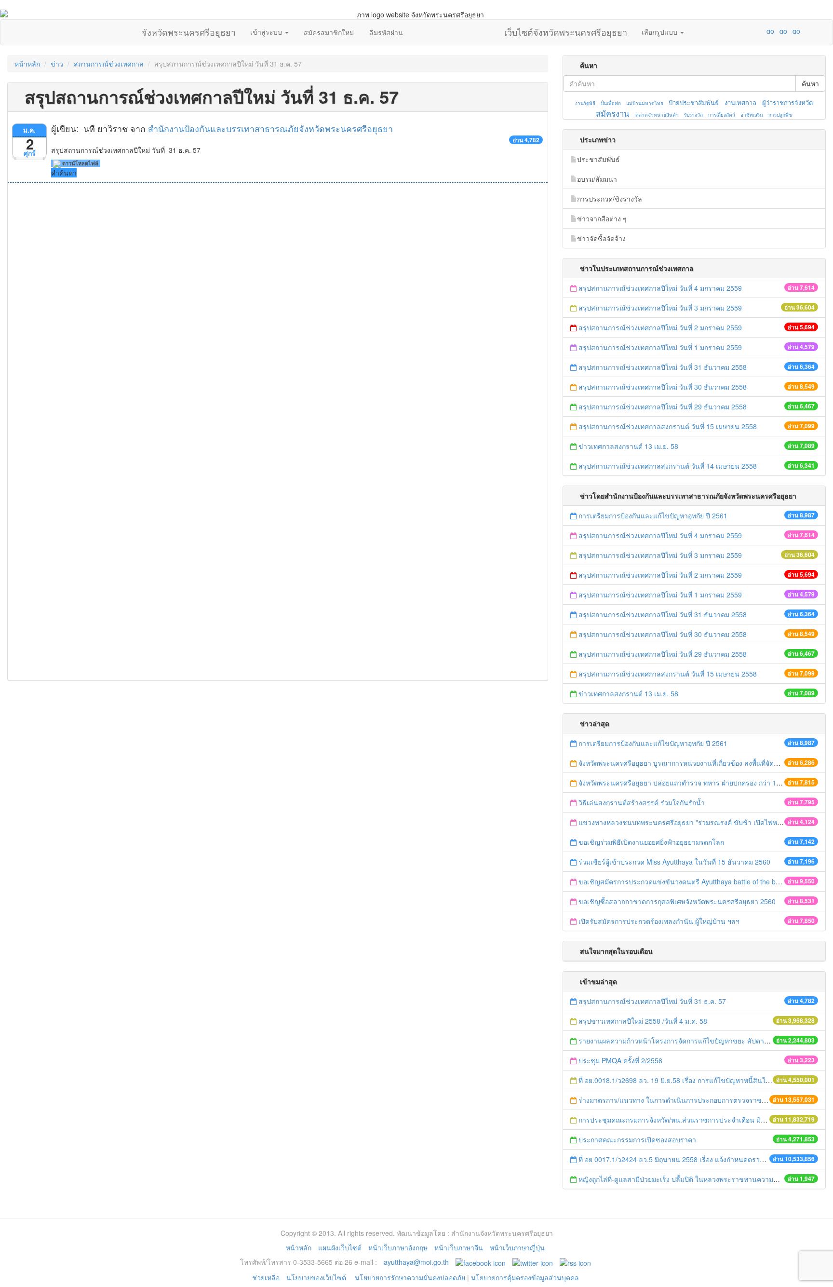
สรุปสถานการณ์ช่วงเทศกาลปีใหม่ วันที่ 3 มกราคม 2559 (661, 307)
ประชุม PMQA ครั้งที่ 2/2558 (620, 1060)
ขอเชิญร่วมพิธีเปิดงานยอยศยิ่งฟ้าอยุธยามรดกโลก (651, 842)
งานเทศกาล (740, 102)
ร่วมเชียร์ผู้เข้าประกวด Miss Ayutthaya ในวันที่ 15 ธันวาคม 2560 (674, 862)
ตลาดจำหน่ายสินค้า (657, 114)
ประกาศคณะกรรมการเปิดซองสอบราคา (637, 1139)
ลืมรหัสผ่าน (386, 32)
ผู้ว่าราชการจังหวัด (787, 102)
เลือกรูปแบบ (660, 32)
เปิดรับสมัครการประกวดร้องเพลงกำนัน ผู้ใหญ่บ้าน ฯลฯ (658, 921)
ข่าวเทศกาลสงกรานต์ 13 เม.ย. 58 (628, 446)
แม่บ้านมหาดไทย (644, 103)
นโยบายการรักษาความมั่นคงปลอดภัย (410, 1277)
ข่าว (57, 63)
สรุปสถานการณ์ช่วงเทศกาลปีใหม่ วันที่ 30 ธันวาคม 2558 (662, 387)
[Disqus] (278, 313)
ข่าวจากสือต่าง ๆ (602, 218)
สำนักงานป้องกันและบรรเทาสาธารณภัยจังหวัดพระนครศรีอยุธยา (270, 128)
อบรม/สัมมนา (597, 179)
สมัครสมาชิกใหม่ (329, 32)
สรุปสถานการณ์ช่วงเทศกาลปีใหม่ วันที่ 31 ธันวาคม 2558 (662, 367)
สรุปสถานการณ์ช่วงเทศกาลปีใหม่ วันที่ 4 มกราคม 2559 (660, 288)
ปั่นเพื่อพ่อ (611, 103)
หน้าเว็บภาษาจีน (458, 1247)
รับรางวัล (693, 114)
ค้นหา (810, 83)
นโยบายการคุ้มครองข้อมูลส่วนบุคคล (525, 1277)
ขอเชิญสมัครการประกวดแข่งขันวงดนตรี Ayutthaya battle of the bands (684, 881)
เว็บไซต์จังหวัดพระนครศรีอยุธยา (565, 30)
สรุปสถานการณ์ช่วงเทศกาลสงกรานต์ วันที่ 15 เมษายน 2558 (667, 426)
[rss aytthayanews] (575, 1262)
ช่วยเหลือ (266, 1277)
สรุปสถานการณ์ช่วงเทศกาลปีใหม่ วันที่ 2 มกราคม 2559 (660, 327)
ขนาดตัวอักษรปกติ (751, 31)
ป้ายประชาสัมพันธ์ (694, 102)
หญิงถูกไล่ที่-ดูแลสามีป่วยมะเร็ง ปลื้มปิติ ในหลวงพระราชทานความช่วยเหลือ (689, 1179)
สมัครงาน (612, 113)
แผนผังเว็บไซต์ (340, 1247)
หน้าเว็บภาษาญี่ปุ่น (517, 1247)
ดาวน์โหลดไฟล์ (79, 163)
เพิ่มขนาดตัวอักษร (761, 31)
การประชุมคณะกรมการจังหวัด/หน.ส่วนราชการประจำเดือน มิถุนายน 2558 (688, 1119)
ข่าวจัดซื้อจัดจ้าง (601, 238)
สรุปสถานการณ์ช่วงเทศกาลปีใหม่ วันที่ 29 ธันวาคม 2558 (662, 406)
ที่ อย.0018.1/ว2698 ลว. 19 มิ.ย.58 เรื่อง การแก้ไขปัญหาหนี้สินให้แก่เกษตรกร (691, 1080)
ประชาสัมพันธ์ (598, 159)
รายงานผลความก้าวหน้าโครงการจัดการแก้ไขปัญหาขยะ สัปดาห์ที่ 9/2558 (687, 1040)
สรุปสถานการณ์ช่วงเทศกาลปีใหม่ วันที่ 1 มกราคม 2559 (660, 347)
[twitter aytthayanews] (532, 1262)
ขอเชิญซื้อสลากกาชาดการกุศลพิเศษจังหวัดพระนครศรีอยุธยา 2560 (677, 901)
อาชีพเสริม (751, 114)
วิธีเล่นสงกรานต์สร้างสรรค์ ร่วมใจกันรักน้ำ (642, 802)
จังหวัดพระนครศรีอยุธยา (189, 30)
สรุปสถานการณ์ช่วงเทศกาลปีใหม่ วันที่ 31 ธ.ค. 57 (652, 1001)
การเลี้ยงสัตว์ (721, 114)
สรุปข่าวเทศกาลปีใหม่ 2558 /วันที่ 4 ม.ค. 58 (642, 1021)
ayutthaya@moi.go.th (416, 1262)
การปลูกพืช (780, 114)
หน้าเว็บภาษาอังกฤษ (398, 1247)
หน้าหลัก (27, 63)
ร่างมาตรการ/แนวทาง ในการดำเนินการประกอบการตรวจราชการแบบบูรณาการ (697, 1100)
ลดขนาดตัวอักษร (742, 31)
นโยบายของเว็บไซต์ (317, 1277)
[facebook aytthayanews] (481, 1262)
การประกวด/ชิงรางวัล (609, 198)
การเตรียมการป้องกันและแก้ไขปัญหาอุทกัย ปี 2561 (652, 515)
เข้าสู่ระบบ (267, 32)
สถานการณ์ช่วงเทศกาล (109, 63)
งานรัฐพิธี (585, 103)
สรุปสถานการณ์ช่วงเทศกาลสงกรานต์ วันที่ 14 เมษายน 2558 (667, 466)
